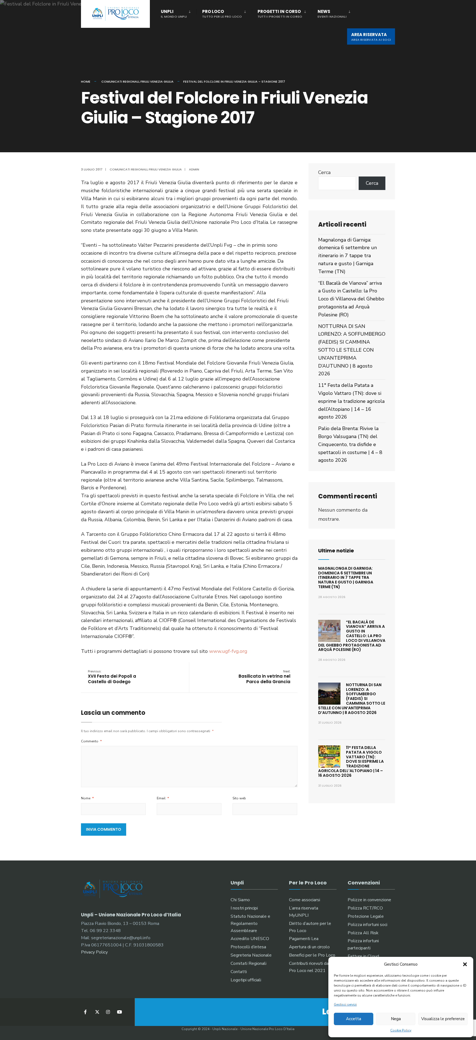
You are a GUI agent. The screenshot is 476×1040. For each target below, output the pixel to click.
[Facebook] (86, 1012)
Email (163, 798)
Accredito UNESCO (250, 939)
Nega (396, 1019)
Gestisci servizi (345, 1004)
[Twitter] (97, 1012)
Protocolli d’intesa (248, 947)
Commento (91, 741)
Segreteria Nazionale (251, 955)
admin (194, 169)
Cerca (324, 172)
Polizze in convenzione (369, 900)
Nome (87, 798)
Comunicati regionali (120, 81)
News (332, 14)
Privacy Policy (94, 952)
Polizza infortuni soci (367, 925)
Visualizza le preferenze (443, 1019)
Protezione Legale (366, 916)
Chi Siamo (240, 900)
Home (85, 81)
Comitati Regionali (248, 963)
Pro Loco (222, 14)
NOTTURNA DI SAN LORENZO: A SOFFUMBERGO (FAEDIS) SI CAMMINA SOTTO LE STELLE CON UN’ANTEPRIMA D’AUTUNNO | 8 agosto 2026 (351, 350)
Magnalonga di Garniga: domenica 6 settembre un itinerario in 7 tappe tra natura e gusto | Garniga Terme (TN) (347, 256)
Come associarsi (304, 900)
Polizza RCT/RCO (365, 908)
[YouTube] (119, 1012)
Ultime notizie (336, 550)
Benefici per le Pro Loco (312, 955)
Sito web (239, 798)
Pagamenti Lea (303, 939)
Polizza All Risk (363, 933)
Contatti (239, 972)
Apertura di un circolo (309, 947)
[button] (465, 964)
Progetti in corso (280, 14)
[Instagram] (108, 1012)
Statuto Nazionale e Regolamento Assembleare (250, 923)
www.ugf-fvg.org (228, 651)
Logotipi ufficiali (246, 980)
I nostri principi (244, 908)
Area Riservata (371, 37)
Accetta (353, 1019)
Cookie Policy (400, 1030)
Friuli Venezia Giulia (157, 81)
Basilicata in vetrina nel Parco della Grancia (264, 677)
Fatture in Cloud (363, 956)
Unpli (174, 14)
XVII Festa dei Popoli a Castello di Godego (112, 677)
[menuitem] (178, 12)
